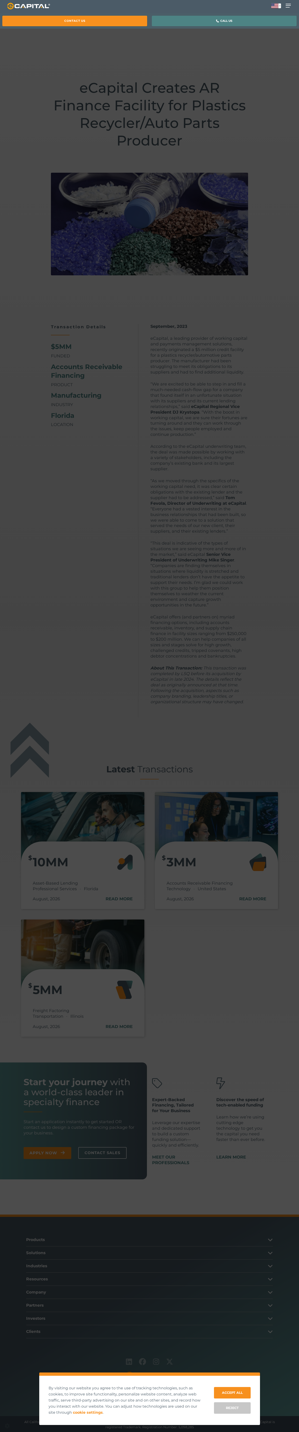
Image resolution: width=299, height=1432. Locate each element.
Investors (35, 1318)
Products (35, 1239)
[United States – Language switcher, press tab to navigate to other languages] (276, 6)
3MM (181, 862)
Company (36, 1292)
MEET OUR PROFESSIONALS (170, 1160)
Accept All (232, 1393)
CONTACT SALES (102, 1153)
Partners (35, 1305)
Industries (36, 1266)
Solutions (36, 1252)
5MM (48, 989)
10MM (50, 862)
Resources (37, 1279)
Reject (232, 1408)
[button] (74, 21)
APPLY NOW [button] (43, 1153)
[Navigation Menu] (289, 5)
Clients (33, 1331)
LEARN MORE (231, 1157)
